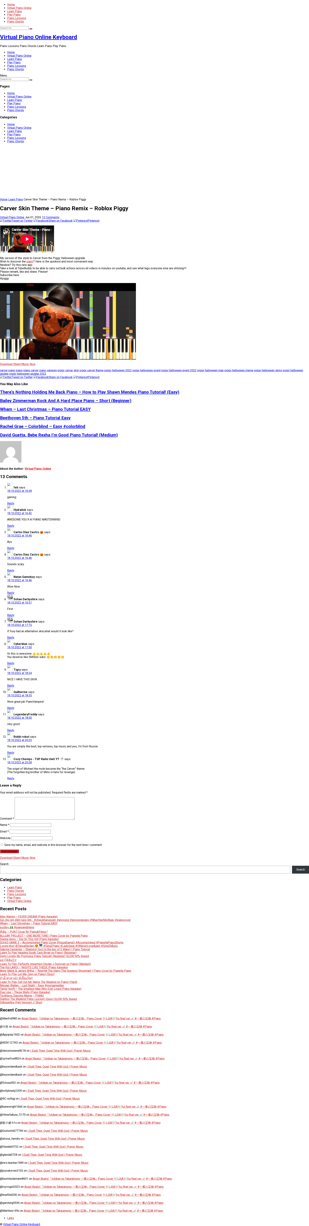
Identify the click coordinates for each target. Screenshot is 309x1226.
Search (4, 864)
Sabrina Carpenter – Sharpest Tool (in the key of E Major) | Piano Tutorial (45, 949)
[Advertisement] (154, 171)
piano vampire (48, 370)
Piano (30, 284)
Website (5, 838)
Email (4, 831)
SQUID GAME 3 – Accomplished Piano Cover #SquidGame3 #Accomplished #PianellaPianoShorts (61, 942)
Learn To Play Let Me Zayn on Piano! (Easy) (27, 974)
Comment (7, 818)
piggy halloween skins (268, 370)
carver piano (7, 370)
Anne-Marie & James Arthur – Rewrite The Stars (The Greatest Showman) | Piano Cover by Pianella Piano (65, 970)
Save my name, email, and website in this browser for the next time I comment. (53, 845)
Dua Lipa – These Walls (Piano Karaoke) (25, 992)
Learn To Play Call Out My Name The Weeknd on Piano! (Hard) (38, 982)
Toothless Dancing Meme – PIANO (22, 995)
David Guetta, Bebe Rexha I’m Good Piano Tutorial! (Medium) (59, 435)
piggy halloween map (210, 370)
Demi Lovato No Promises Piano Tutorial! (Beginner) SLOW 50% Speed (44, 956)
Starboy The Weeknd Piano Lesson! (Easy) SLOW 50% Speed (38, 999)
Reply (10, 503)
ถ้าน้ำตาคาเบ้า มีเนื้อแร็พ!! (16, 978)
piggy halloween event (147, 370)
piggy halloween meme (238, 370)
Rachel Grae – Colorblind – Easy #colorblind (42, 426)
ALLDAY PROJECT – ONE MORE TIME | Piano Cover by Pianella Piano (44, 935)
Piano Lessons (16, 18)
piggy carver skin (68, 370)
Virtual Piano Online (19, 8)
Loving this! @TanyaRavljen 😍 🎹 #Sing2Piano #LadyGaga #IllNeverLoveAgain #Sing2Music (59, 946)
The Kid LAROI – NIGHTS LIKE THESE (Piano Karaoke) (34, 967)
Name (4, 825)
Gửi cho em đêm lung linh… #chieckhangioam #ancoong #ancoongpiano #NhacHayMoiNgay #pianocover (65, 920)
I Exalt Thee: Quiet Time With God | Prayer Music (60, 1050)
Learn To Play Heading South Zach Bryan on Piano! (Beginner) (38, 952)
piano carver (31, 370)
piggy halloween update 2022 (27, 373)
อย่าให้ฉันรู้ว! (8, 960)
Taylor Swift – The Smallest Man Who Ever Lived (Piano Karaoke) (40, 989)
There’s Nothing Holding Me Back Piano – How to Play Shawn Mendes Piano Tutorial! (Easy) (89, 392)
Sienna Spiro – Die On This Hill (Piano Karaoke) (29, 939)
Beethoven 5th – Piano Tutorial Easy (35, 417)
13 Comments (50, 217)
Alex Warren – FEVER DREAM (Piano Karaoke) (29, 916)
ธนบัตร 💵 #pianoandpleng (17, 927)
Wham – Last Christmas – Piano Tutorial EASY (45, 409)
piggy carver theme (92, 370)
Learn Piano (14, 11)
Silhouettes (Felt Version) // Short (21, 1002)
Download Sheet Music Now (17, 364)
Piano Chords (15, 21)
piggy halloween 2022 (118, 370)
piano (29, 261)
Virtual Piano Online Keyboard (38, 37)
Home (11, 4)
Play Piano (14, 14)
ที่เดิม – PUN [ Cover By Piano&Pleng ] (23, 931)
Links (10, 1218)
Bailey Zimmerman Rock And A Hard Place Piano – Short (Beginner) (65, 400)
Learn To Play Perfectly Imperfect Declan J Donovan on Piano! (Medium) (45, 964)
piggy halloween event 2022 (179, 370)
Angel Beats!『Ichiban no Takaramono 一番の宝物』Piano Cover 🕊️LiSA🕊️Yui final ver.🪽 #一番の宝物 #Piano (91, 1018)
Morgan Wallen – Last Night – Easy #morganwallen (32, 985)
